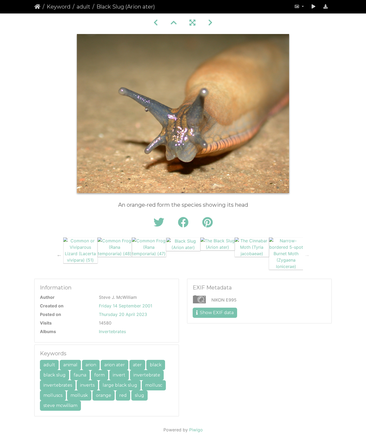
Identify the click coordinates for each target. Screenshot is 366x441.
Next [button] (307, 254)
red (123, 395)
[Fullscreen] (192, 22)
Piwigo (196, 429)
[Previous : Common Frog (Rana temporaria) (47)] (155, 22)
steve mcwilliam (60, 405)
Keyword (58, 6)
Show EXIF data (216, 312)
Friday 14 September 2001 (125, 305)
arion (90, 364)
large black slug (120, 385)
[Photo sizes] (299, 6)
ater (137, 364)
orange (103, 395)
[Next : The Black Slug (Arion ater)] (210, 22)
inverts (87, 385)
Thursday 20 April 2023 (123, 314)
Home (37, 7)
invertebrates (57, 385)
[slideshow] (313, 6)
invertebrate (146, 375)
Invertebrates (112, 331)
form (99, 375)
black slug (54, 375)
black (156, 364)
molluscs (52, 395)
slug (139, 395)
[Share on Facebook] (185, 222)
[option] (80, 250)
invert (119, 375)
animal (70, 364)
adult (83, 6)
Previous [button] (59, 254)
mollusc (153, 385)
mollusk (79, 395)
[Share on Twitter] (160, 222)
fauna (80, 375)
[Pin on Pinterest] (207, 222)
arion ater (114, 364)
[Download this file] (325, 6)
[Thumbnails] (173, 22)
